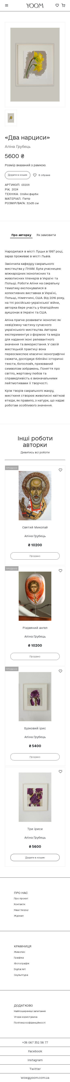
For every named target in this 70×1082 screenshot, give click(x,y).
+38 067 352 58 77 (35, 1042)
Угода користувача (25, 1017)
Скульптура (21, 975)
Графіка (19, 957)
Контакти (19, 904)
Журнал (19, 915)
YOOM (34, 6)
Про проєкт (21, 898)
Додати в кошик (17, 175)
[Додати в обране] (60, 470)
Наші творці (21, 910)
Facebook (35, 1051)
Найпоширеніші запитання (30, 1011)
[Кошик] (63, 6)
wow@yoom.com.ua (35, 1077)
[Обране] (57, 6)
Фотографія (21, 963)
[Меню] (6, 6)
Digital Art (20, 969)
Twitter (35, 1068)
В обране (44, 175)
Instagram (35, 1060)
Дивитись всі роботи (35, 452)
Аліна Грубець (18, 147)
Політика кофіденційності (29, 1022)
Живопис (19, 952)
